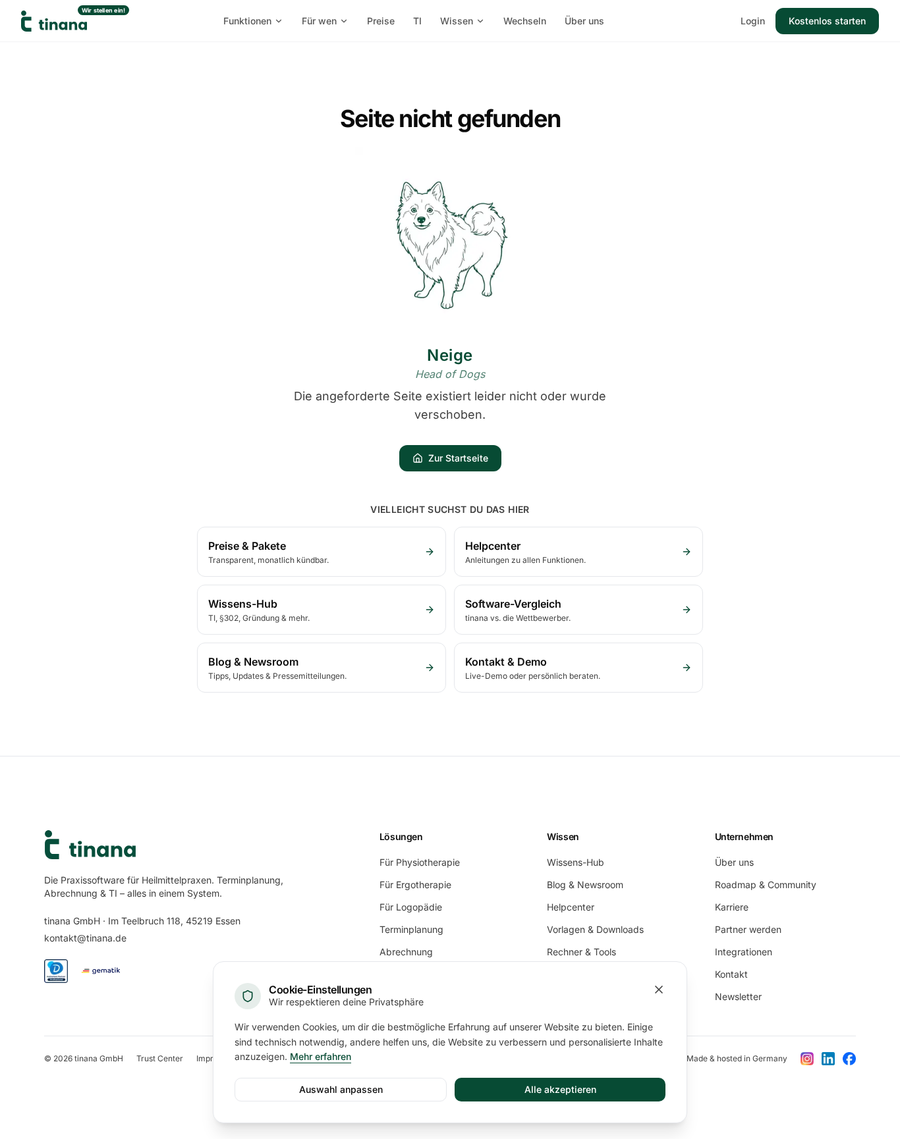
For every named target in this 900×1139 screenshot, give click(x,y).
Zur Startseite (458, 458)
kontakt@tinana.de (85, 937)
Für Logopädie (411, 907)
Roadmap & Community (765, 884)
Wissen (456, 20)
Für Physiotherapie (420, 862)
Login (753, 20)
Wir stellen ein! (104, 10)
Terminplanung (411, 929)
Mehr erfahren (320, 1056)
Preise (381, 20)
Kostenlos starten (827, 20)
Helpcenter (570, 907)
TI (417, 20)
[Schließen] (658, 989)
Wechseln (524, 20)
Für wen (319, 20)
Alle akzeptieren (560, 1089)
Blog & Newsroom (585, 884)
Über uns (584, 20)
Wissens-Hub (575, 862)
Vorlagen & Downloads (595, 929)
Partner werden (748, 929)
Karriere (731, 907)
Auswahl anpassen (341, 1089)
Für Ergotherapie (415, 884)
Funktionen (247, 20)
